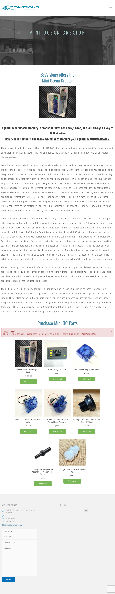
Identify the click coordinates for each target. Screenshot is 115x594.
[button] (110, 8)
